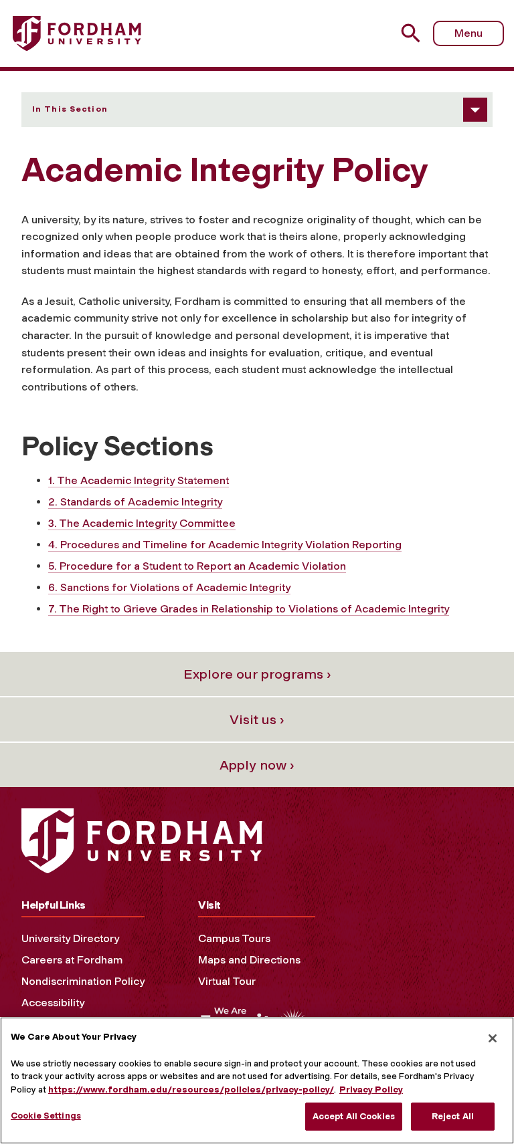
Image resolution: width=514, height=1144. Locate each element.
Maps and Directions (249, 959)
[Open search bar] (413, 33)
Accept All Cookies (354, 1116)
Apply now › (257, 765)
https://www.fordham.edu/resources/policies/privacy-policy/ (191, 1089)
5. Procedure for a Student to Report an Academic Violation (197, 566)
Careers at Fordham (71, 959)
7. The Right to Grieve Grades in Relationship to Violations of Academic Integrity (248, 608)
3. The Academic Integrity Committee (142, 523)
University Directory (70, 938)
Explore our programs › (257, 674)
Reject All (453, 1116)
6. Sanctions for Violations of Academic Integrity (169, 587)
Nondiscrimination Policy (83, 981)
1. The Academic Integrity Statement (138, 480)
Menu (468, 33)
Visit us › (257, 719)
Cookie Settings (46, 1116)
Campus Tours (234, 938)
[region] (257, 1080)
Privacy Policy (371, 1089)
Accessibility (52, 1002)
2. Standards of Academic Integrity (135, 501)
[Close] (492, 1038)
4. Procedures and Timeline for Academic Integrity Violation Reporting (225, 544)
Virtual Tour (227, 981)
